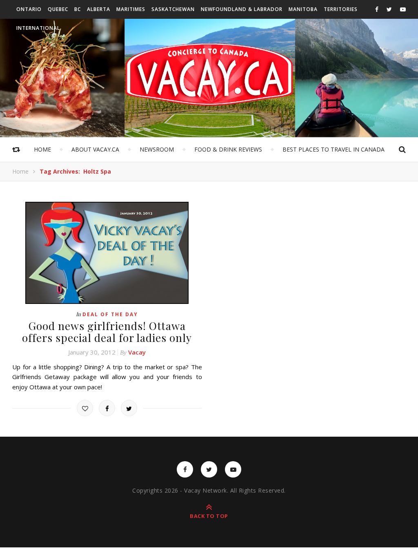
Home (42, 149)
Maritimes (130, 9)
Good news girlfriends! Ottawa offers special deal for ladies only (107, 332)
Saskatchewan (173, 9)
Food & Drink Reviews (228, 149)
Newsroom (157, 149)
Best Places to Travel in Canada (333, 149)
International (38, 28)
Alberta (98, 9)
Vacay (137, 352)
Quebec (58, 9)
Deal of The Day (110, 314)
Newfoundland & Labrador (241, 9)
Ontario (29, 9)
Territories (341, 9)
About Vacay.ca (95, 149)
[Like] (85, 408)
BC (77, 9)
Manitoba (303, 9)
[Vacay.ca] (209, 74)
